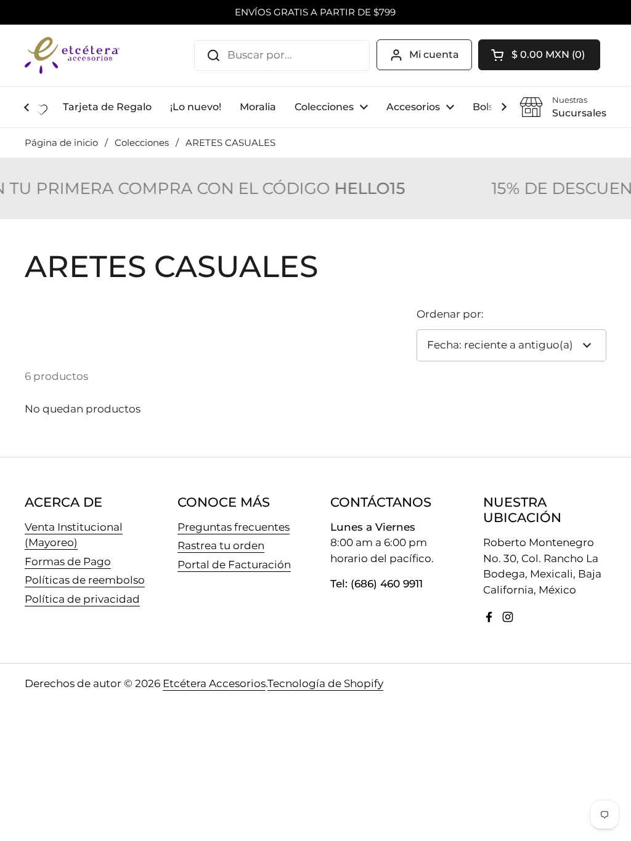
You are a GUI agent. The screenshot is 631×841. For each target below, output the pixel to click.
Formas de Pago (68, 561)
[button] (539, 54)
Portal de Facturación (234, 564)
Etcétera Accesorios (214, 683)
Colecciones (142, 142)
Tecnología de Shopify (325, 683)
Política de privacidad (82, 599)
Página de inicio (61, 142)
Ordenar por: (450, 314)
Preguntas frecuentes (233, 527)
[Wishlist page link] (41, 109)
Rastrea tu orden (220, 545)
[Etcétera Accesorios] (72, 55)
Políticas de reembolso (85, 580)
